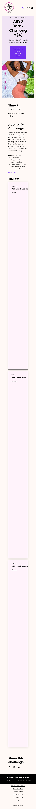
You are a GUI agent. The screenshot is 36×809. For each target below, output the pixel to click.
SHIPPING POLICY (18, 791)
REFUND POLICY (18, 794)
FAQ (18, 800)
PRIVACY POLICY (18, 789)
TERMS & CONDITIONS (18, 786)
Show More (12, 172)
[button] (32, 7)
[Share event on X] (14, 767)
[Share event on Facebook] (9, 767)
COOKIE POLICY (18, 797)
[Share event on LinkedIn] (19, 767)
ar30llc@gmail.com (10, 781)
